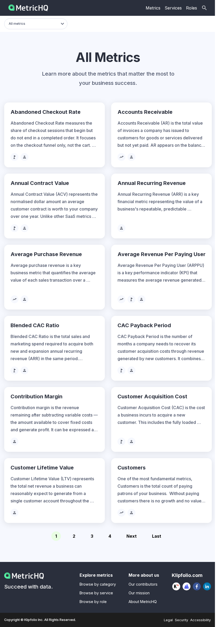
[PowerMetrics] (186, 586)
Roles (191, 8)
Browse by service (96, 593)
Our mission (139, 593)
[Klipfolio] (176, 586)
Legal (168, 620)
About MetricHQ (143, 601)
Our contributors (143, 584)
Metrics (153, 8)
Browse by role (93, 601)
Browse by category (98, 584)
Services (173, 8)
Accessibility (200, 620)
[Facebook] (197, 586)
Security (181, 620)
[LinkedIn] (207, 586)
